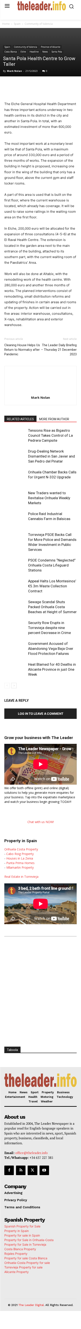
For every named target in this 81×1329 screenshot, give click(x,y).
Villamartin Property (20, 867)
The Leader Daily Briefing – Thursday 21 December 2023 (59, 349)
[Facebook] (22, 85)
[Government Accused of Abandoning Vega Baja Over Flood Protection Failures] (15, 648)
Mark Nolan (14, 70)
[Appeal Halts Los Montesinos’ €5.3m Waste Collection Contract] (15, 586)
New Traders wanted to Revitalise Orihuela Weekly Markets (49, 498)
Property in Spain (16, 1231)
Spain (17, 24)
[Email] (72, 85)
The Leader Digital (31, 1305)
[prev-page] (7, 685)
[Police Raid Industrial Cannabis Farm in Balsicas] (15, 518)
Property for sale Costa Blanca (25, 1258)
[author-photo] (40, 391)
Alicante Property (16, 1272)
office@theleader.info (31, 1153)
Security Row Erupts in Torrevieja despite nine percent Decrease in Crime (49, 628)
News (45, 51)
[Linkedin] (52, 85)
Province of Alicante (50, 46)
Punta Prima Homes (20, 863)
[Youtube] (44, 1170)
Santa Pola (56, 51)
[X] (32, 85)
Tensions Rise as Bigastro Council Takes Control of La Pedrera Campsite (50, 435)
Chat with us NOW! (40, 822)
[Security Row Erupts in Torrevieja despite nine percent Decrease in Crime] (15, 627)
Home (6, 24)
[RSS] (20, 1170)
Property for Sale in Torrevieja (25, 1244)
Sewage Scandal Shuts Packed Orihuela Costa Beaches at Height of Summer (52, 607)
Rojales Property (15, 1253)
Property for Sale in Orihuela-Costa (29, 1240)
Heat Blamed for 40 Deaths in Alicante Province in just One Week (52, 669)
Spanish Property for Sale (22, 1226)
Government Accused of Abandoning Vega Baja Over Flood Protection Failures (50, 648)
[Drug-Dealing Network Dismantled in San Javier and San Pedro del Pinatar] (15, 456)
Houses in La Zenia (19, 858)
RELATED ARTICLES (20, 419)
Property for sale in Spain (22, 1235)
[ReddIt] (62, 85)
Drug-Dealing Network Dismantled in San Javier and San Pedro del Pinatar (51, 456)
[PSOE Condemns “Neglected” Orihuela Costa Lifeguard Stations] (15, 565)
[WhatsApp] (42, 85)
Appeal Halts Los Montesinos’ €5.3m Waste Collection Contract (52, 586)
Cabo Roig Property (20, 854)
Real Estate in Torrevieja (21, 876)
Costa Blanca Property (20, 1249)
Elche (23, 51)
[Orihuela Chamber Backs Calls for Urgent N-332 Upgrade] (15, 477)
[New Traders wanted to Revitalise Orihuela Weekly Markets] (15, 498)
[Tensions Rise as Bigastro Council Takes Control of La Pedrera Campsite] (15, 435)
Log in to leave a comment (40, 713)
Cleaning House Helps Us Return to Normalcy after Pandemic (22, 349)
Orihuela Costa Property (21, 849)
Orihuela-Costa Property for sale (27, 1263)
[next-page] (14, 685)
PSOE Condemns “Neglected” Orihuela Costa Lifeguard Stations (52, 565)
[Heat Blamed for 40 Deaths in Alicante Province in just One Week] (15, 669)
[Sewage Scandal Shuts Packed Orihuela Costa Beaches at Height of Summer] (15, 606)
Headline (34, 51)
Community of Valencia (39, 24)
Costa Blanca (10, 51)
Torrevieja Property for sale (23, 1267)
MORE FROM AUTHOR (54, 419)
